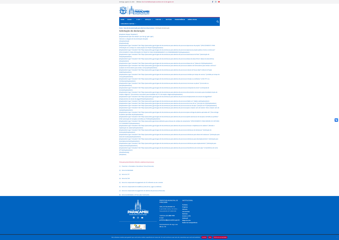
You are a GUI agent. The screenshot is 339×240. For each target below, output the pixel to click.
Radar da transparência (189, 222)
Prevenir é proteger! (147, 2)
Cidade (129, 19)
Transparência (180, 19)
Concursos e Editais (127, 24)
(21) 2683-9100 (170, 215)
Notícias (169, 19)
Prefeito (185, 205)
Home (122, 19)
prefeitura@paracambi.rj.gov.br (169, 220)
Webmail (185, 218)
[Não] (337, 237)
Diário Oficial (192, 19)
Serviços (148, 19)
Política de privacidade (220, 237)
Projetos (185, 207)
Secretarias (186, 211)
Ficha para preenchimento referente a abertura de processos (136, 162)
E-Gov (138, 19)
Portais (158, 19)
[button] (133, 19)
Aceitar (204, 237)
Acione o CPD (186, 216)
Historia (184, 209)
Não (210, 237)
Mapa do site (186, 220)
